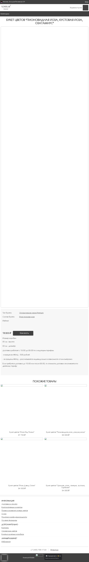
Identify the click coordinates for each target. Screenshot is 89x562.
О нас (4, 514)
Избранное (6, 542)
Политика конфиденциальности (14, 517)
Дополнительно (10, 524)
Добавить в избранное (38, 333)
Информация (8, 501)
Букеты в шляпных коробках (13, 534)
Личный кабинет (9, 538)
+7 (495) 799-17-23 (38, 550)
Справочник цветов (9, 531)
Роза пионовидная (27, 317)
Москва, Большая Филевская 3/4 (14, 2)
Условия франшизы (9, 520)
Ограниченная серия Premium (31, 313)
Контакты (5, 528)
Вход (86, 2)
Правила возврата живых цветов (15, 511)
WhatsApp (54, 550)
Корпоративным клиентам (12, 507)
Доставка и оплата (9, 504)
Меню (86, 14)
